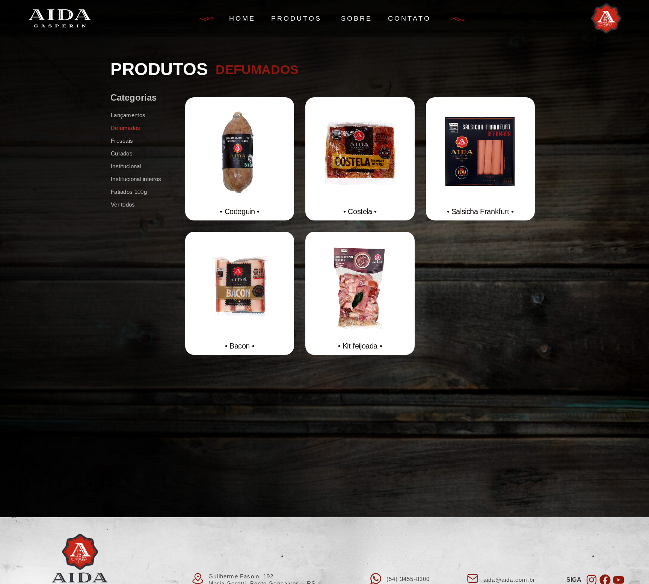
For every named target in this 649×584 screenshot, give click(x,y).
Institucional (126, 166)
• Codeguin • (239, 211)
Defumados (125, 128)
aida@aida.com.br (509, 579)
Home (242, 18)
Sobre (356, 18)
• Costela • (360, 211)
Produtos (296, 18)
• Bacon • (239, 346)
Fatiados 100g (129, 192)
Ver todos (123, 204)
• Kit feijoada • (360, 346)
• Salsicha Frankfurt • (480, 211)
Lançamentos (128, 115)
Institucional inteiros (136, 179)
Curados (122, 153)
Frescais (122, 140)
